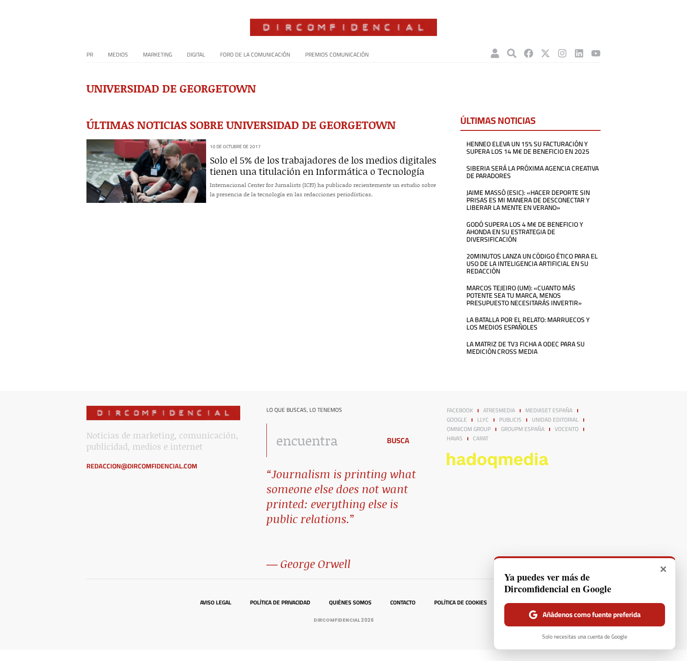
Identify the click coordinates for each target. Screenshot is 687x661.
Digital (196, 54)
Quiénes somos (350, 602)
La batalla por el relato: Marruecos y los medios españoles (528, 323)
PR (89, 54)
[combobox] (320, 440)
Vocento (567, 429)
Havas (455, 438)
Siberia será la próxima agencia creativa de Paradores (532, 172)
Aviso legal (215, 602)
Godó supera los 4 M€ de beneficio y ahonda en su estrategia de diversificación (524, 231)
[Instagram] (562, 53)
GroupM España (522, 429)
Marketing (157, 54)
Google (457, 419)
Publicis (510, 419)
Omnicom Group (469, 429)
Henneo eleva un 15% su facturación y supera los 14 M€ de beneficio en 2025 (527, 148)
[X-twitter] (545, 53)
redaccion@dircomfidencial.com (141, 466)
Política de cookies (460, 602)
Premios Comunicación (337, 54)
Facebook (460, 410)
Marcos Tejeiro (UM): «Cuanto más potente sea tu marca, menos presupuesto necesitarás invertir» (524, 295)
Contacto (402, 602)
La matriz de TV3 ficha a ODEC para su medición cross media (525, 348)
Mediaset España (548, 410)
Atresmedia (499, 410)
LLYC (483, 419)
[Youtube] (596, 53)
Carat (480, 438)
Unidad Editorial (555, 419)
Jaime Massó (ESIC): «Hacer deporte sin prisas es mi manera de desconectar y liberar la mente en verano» (528, 200)
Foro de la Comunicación (255, 54)
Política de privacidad (280, 602)
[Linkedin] (579, 53)
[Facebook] (528, 53)
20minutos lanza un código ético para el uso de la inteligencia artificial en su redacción (532, 263)
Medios (118, 54)
